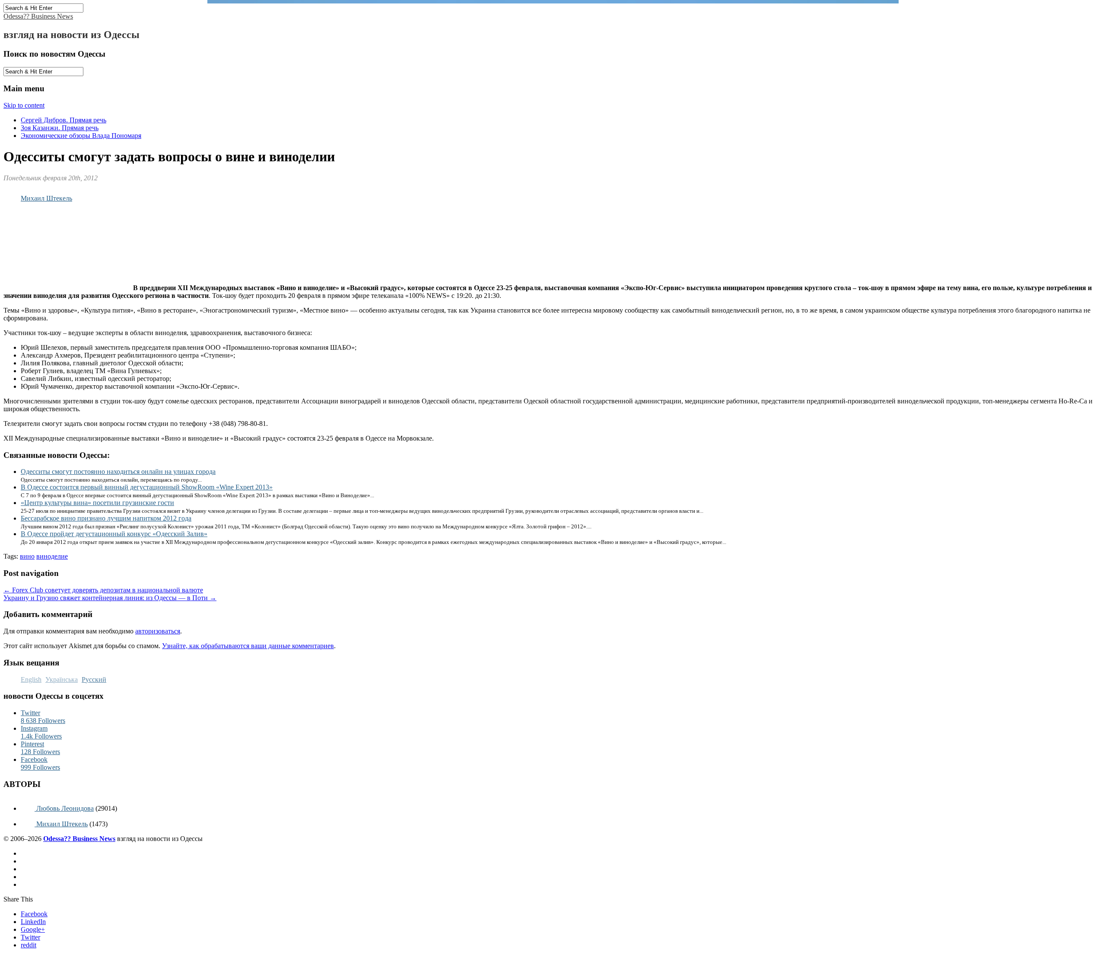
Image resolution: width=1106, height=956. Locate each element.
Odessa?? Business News (38, 16)
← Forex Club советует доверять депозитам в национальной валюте (103, 590)
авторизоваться (157, 631)
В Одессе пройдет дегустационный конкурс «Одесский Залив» (114, 533)
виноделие (52, 556)
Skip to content (23, 105)
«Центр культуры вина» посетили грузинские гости (97, 502)
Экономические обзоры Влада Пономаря (81, 135)
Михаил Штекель (46, 198)
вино (27, 556)
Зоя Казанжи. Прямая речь (60, 127)
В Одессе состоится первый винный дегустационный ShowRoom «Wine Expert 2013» (147, 487)
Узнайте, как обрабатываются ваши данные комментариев (248, 645)
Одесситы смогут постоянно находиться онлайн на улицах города (118, 471)
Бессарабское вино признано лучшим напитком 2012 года (106, 518)
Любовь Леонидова (64, 808)
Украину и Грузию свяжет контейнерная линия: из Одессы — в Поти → (109, 597)
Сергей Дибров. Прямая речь (63, 120)
